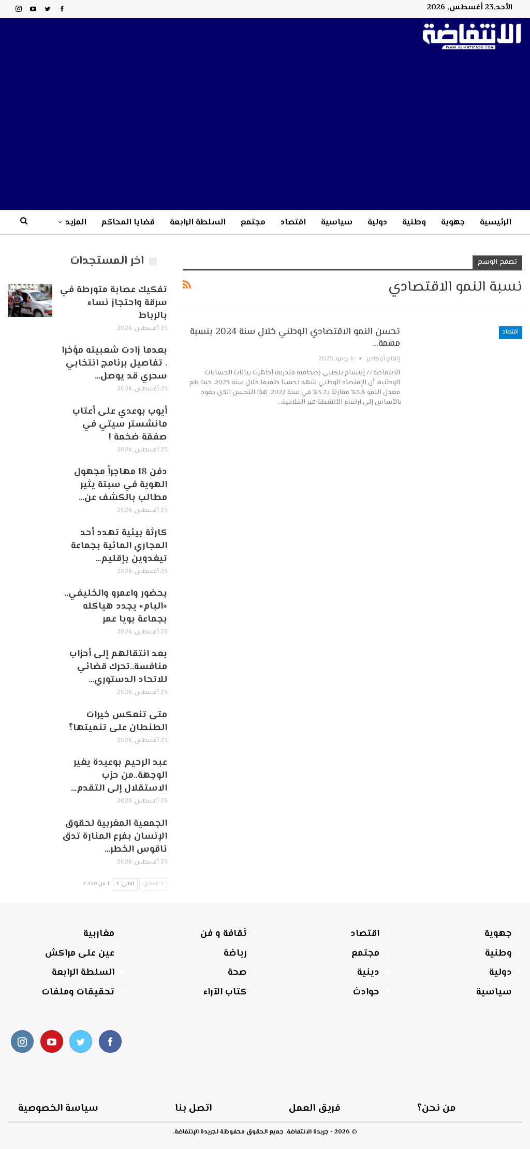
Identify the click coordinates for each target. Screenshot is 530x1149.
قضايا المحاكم (128, 222)
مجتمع (253, 222)
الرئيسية (495, 222)
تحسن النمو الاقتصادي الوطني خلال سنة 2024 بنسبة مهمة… (295, 338)
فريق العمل (315, 1108)
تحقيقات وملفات (78, 992)
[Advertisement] (265, 132)
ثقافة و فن (223, 934)
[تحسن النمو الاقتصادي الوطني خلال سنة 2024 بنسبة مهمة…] (468, 361)
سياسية (336, 222)
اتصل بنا (193, 1108)
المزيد (75, 222)
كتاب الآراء (225, 992)
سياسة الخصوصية (58, 1108)
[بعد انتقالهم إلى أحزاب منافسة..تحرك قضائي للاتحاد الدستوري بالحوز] (30, 664)
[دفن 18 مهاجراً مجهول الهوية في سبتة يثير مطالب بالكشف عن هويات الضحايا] (30, 482)
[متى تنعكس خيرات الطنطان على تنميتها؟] (30, 725)
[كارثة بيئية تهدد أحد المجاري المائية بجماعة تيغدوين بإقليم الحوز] (30, 543)
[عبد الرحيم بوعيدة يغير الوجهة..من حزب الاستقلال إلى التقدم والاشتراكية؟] (30, 773)
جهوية (453, 222)
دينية (368, 972)
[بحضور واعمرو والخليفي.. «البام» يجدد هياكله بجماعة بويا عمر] (30, 604)
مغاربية (98, 934)
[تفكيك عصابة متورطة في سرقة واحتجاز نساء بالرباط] (30, 300)
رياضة (235, 953)
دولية (377, 222)
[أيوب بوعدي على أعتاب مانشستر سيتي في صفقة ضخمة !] (30, 422)
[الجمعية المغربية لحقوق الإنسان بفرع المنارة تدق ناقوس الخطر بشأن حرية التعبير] (30, 834)
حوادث (366, 992)
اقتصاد (293, 222)
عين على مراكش (79, 953)
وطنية (414, 222)
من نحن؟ (436, 1108)
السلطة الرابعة (198, 222)
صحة (237, 972)
